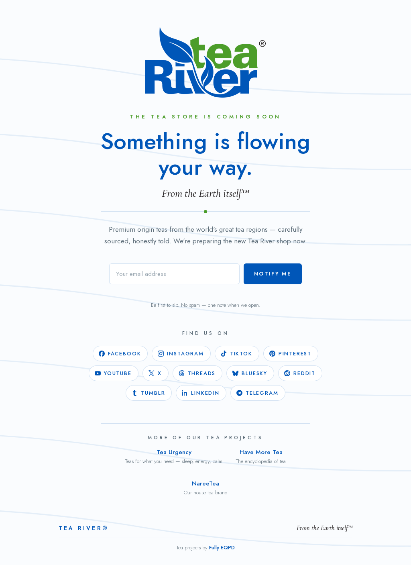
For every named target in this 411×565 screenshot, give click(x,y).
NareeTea (206, 487)
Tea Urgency (173, 456)
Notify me (272, 273)
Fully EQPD (222, 547)
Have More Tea (261, 456)
